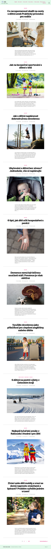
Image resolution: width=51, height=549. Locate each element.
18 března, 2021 (25, 385)
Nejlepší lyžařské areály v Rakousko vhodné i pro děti (25, 432)
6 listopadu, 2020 (25, 494)
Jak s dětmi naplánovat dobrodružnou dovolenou (25, 117)
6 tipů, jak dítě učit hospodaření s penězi (25, 222)
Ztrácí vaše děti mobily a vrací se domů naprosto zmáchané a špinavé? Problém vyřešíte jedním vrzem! (25, 487)
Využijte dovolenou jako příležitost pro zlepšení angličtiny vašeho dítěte (25, 327)
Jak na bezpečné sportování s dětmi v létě (25, 66)
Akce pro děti (25, 1)
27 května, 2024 (25, 121)
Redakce (20, 19)
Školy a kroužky (42, 1)
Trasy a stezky (30, 1)
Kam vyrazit (20, 1)
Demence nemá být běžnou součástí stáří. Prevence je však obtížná (25, 275)
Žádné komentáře (32, 19)
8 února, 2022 (26, 333)
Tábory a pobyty (36, 1)
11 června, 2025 (25, 19)
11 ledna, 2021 (26, 436)
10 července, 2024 (25, 70)
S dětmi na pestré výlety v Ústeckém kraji (25, 381)
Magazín (16, 1)
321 (29, 541)
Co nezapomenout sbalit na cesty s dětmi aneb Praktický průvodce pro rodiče (25, 14)
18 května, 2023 (25, 173)
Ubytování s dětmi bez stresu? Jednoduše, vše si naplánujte (25, 169)
